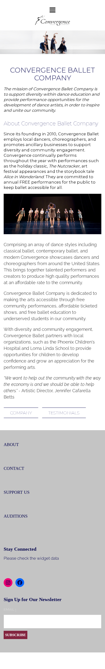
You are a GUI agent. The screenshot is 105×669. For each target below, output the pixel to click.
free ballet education (49, 312)
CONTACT (14, 468)
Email (10, 609)
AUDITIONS (16, 516)
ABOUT (11, 444)
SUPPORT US (17, 492)
